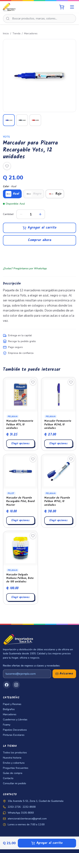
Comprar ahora (39, 240)
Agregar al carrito (42, 227)
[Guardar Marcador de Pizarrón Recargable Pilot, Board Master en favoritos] (33, 459)
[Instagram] (16, 684)
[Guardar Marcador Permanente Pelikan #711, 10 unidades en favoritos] (33, 382)
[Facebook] (6, 684)
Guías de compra (12, 773)
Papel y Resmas (12, 704)
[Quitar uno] (21, 214)
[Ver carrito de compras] (62, 7)
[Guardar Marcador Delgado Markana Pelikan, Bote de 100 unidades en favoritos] (33, 536)
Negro (37, 193)
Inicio (6, 33)
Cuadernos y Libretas (15, 719)
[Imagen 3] (35, 120)
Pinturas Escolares (13, 735)
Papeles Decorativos (15, 730)
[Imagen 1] (9, 120)
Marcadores (30, 33)
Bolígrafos (9, 709)
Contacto (8, 778)
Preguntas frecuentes (15, 768)
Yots (6, 136)
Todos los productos (15, 752)
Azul (16, 193)
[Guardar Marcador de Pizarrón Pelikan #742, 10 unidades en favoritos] (71, 459)
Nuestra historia (12, 757)
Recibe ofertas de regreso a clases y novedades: (31, 665)
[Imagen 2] (22, 120)
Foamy (6, 724)
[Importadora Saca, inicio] (9, 7)
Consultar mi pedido (14, 783)
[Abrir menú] (72, 7)
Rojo (58, 193)
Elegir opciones (20, 444)
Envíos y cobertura (13, 763)
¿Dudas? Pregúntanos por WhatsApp (25, 268)
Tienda (16, 33)
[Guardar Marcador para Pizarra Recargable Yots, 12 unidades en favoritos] (7, 166)
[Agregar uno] (40, 214)
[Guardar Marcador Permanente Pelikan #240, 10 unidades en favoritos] (71, 382)
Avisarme (66, 673)
